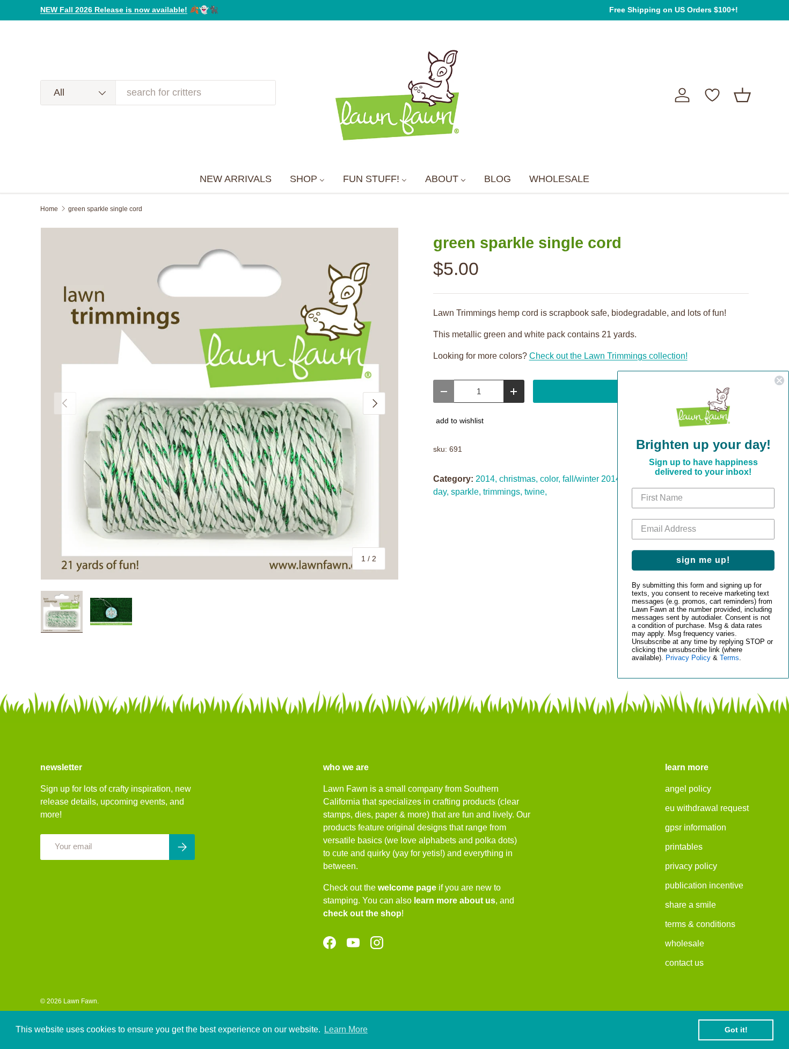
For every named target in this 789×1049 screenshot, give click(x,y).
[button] (742, 95)
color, (550, 478)
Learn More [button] (346, 1029)
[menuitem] (236, 179)
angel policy (688, 788)
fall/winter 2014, (592, 478)
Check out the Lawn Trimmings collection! (608, 355)
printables (684, 846)
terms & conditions (700, 924)
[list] (219, 404)
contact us (684, 962)
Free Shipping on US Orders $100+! (673, 9)
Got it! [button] (736, 1029)
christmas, (518, 478)
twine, (535, 491)
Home (49, 209)
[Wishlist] (712, 95)
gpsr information (695, 827)
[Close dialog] (779, 380)
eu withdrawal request (707, 808)
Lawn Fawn (80, 1001)
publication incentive (704, 885)
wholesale (684, 943)
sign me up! (703, 560)
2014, (486, 478)
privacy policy (691, 866)
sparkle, (466, 491)
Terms (729, 658)
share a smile (690, 904)
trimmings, (502, 491)
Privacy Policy (688, 658)
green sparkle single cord (105, 209)
